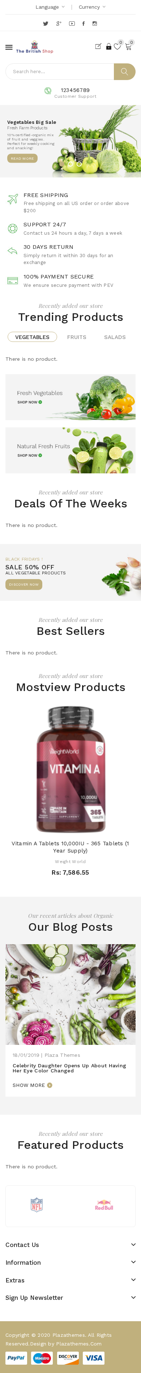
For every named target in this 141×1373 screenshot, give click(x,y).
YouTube (72, 23)
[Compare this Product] (83, 827)
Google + (59, 23)
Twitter (46, 23)
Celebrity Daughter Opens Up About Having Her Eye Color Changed (69, 1068)
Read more (22, 158)
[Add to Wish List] (70, 827)
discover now (24, 584)
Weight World (70, 861)
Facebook (84, 23)
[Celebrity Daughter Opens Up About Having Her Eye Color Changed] (70, 994)
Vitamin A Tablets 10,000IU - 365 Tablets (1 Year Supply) (70, 847)
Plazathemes (68, 1335)
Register (99, 46)
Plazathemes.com (79, 1344)
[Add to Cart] (57, 827)
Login (109, 46)
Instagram (95, 23)
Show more (29, 1085)
